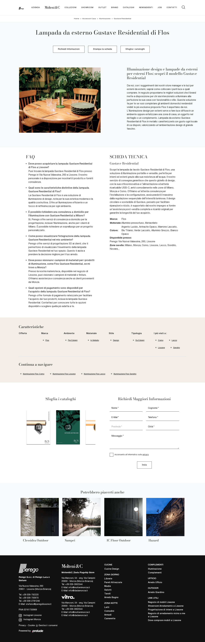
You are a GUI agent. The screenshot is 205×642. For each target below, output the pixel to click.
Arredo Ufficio (155, 583)
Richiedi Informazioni (69, 49)
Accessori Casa (89, 19)
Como (160, 340)
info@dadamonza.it (78, 590)
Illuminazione (104, 19)
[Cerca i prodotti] (184, 7)
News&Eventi (146, 7)
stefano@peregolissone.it (38, 604)
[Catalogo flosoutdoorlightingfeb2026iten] (56, 427)
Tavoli (107, 594)
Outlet (102, 7)
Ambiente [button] (69, 333)
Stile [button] (111, 333)
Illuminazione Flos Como (33, 374)
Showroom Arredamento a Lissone (165, 606)
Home (76, 19)
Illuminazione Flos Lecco (94, 374)
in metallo (94, 340)
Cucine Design (111, 569)
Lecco (174, 340)
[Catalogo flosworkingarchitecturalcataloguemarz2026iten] (86, 427)
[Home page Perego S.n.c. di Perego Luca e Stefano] (21, 7)
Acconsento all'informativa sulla (132, 454)
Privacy (22, 625)
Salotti (108, 590)
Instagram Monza (32, 619)
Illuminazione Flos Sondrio (125, 374)
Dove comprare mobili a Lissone (164, 620)
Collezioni (71, 7)
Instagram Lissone (32, 615)
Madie (107, 586)
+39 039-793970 (31, 598)
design (116, 340)
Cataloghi (128, 7)
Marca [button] (44, 333)
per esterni (72, 340)
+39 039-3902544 (74, 584)
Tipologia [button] (136, 333)
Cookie (31, 625)
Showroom (87, 7)
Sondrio (176, 347)
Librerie (108, 579)
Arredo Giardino (156, 592)
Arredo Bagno (111, 598)
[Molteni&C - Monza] (52, 7)
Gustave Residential (122, 19)
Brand (114, 7)
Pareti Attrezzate (113, 583)
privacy (146, 454)
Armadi (108, 615)
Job (160, 7)
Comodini (109, 611)
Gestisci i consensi (48, 625)
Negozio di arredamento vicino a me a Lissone (166, 615)
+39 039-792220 (31, 594)
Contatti (172, 7)
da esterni (140, 340)
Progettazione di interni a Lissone (165, 610)
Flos (47, 340)
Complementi (155, 573)
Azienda (35, 7)
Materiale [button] (91, 333)
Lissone (161, 347)
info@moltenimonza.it (79, 587)
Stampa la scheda (102, 49)
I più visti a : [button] (160, 333)
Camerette (109, 619)
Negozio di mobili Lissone (161, 602)
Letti (106, 607)
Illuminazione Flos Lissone (64, 374)
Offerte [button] (23, 333)
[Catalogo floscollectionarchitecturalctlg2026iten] (27, 427)
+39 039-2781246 (31, 601)
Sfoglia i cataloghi (135, 49)
